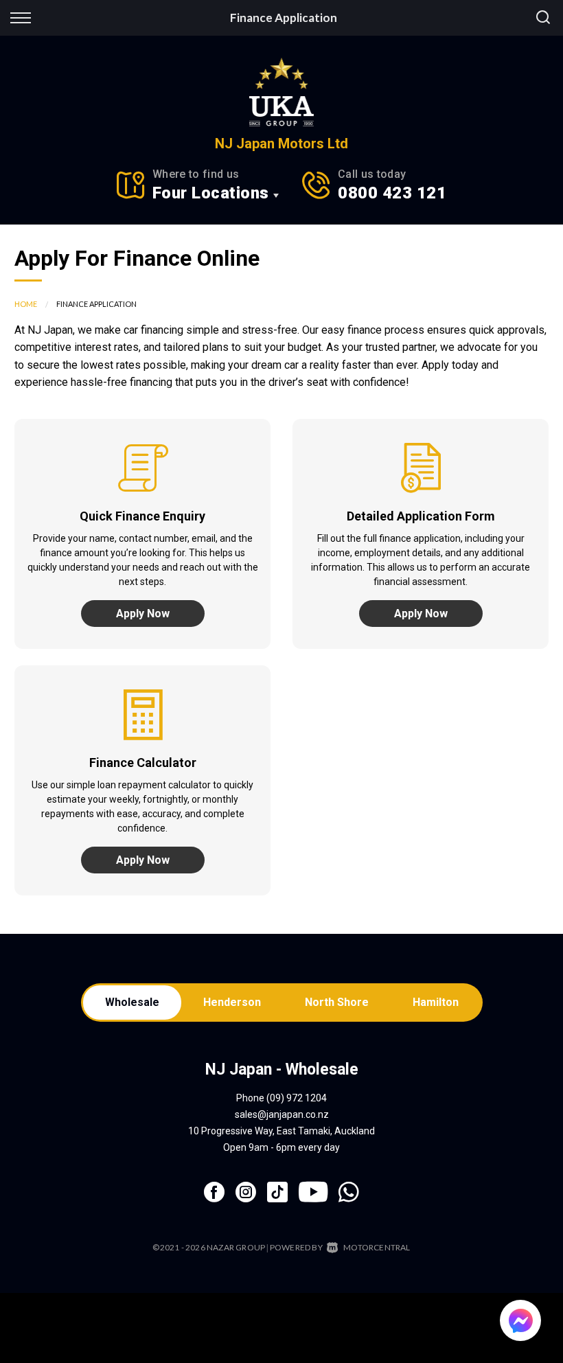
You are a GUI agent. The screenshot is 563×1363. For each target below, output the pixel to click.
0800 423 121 (392, 193)
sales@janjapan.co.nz (282, 1114)
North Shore (337, 1002)
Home (25, 303)
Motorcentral (376, 1247)
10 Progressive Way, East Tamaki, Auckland (281, 1130)
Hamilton (436, 1002)
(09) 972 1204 (296, 1097)
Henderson (232, 1002)
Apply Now (143, 613)
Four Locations (210, 193)
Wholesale (132, 1002)
